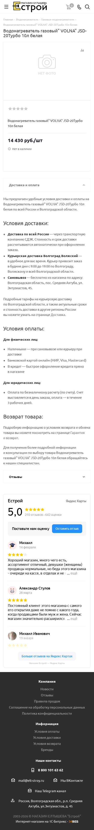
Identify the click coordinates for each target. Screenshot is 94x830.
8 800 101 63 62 (50, 770)
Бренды (47, 749)
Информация (47, 723)
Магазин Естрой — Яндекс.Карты (47, 663)
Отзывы (47, 695)
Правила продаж (47, 701)
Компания (47, 681)
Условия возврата (47, 743)
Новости (47, 689)
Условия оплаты (47, 731)
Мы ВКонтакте (72, 780)
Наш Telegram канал (50, 791)
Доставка (58, 314)
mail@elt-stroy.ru (31, 780)
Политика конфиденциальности (47, 713)
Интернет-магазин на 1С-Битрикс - (47, 821)
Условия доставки (47, 737)
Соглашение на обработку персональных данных (47, 707)
